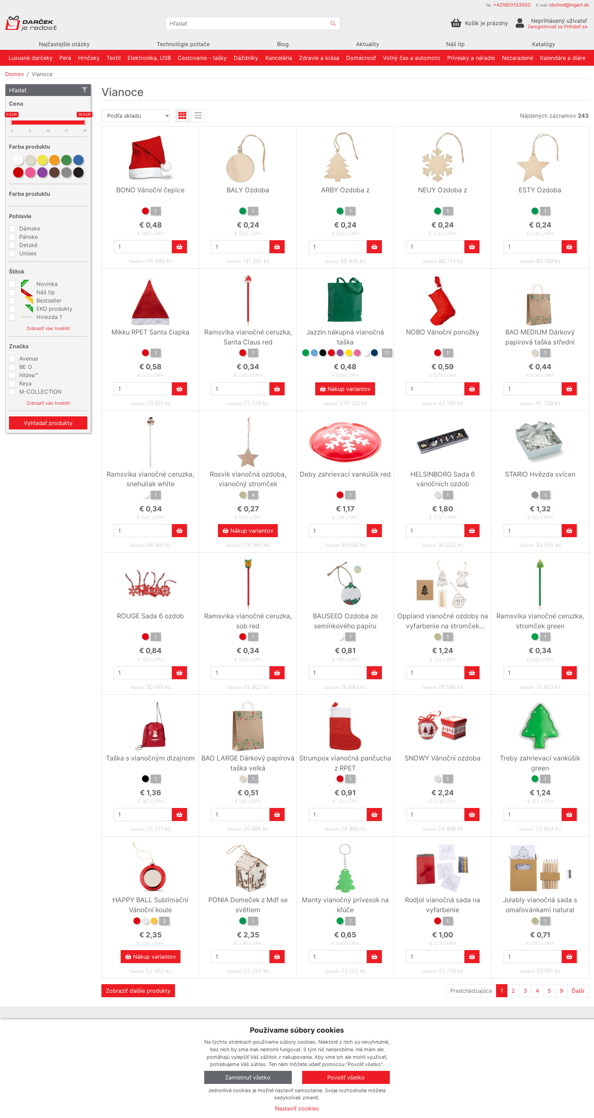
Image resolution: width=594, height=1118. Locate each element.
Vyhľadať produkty (48, 422)
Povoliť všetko (346, 1077)
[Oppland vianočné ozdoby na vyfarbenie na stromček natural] (437, 637)
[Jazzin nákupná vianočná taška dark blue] (374, 353)
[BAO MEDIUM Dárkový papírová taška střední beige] (534, 353)
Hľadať (17, 90)
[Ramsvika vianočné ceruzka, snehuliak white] (145, 495)
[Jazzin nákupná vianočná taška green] (305, 353)
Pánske (28, 236)
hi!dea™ (28, 375)
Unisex (28, 253)
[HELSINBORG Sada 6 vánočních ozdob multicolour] (437, 495)
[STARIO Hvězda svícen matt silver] (534, 495)
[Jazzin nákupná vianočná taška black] (322, 353)
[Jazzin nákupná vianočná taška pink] (357, 353)
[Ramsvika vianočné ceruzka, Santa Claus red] (242, 353)
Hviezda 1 (48, 316)
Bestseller (48, 300)
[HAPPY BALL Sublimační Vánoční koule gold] (154, 921)
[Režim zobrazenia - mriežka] (182, 115)
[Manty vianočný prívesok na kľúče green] (340, 921)
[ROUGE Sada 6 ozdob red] (145, 637)
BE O (25, 366)
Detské (28, 245)
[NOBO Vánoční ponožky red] (437, 353)
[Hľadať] (333, 23)
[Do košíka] (179, 246)
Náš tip (45, 292)
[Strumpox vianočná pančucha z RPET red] (340, 779)
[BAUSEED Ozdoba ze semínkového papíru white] (340, 637)
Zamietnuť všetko (248, 1077)
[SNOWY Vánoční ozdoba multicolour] (437, 779)
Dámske (29, 228)
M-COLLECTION (40, 391)
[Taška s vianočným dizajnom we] (145, 779)
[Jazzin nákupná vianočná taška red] (331, 353)
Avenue (28, 358)
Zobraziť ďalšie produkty (138, 990)
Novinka (46, 283)
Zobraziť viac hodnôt (48, 328)
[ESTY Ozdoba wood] (534, 211)
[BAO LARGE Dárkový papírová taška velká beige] (242, 779)
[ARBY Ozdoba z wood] (340, 211)
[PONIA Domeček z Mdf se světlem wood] (242, 921)
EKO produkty (54, 308)
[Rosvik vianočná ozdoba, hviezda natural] (242, 495)
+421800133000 (512, 5)
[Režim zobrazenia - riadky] (198, 115)
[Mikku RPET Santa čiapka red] (145, 353)
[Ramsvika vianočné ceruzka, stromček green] (534, 637)
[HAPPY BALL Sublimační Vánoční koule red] (136, 921)
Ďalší (578, 990)
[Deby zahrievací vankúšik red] (340, 495)
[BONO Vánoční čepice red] (145, 211)
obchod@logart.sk (569, 5)
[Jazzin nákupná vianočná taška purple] (340, 353)
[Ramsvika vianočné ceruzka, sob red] (242, 637)
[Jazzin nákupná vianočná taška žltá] (348, 353)
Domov (14, 74)
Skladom (136, 261)
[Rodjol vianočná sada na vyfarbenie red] (437, 921)
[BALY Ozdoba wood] (242, 211)
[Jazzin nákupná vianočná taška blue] (314, 353)
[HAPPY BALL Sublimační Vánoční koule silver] (145, 921)
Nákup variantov (348, 388)
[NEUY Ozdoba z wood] (437, 211)
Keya (25, 383)
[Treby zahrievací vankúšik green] (534, 779)
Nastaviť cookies (297, 1108)
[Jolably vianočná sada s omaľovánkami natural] (534, 921)
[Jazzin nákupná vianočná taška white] (365, 353)
